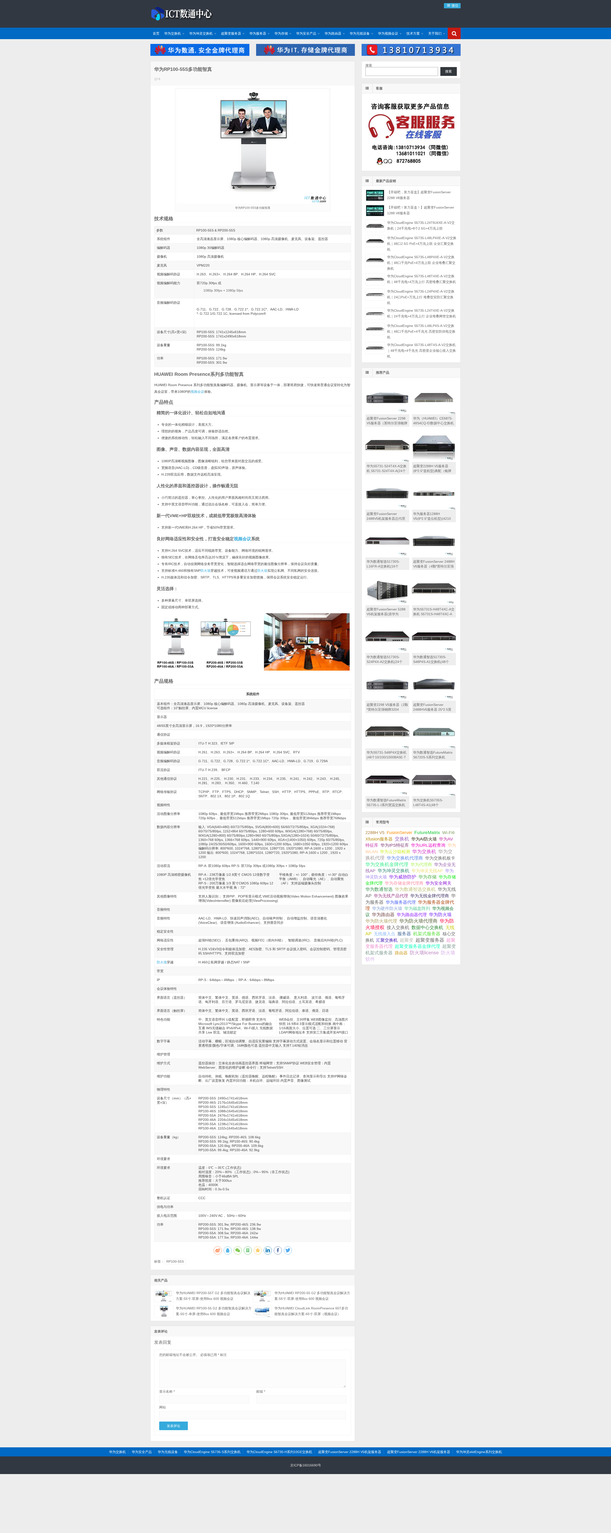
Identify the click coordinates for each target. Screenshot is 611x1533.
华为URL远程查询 (428, 845)
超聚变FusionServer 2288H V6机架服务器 (418, 1452)
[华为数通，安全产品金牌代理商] (199, 55)
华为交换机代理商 (405, 858)
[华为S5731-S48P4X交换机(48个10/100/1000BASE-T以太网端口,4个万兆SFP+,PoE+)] (387, 747)
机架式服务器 (426, 933)
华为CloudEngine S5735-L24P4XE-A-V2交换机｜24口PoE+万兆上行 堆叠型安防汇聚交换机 (420, 297)
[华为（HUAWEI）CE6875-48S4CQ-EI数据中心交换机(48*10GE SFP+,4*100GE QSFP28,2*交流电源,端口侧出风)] (434, 413)
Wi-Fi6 (448, 832)
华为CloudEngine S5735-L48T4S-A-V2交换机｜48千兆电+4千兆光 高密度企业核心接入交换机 (421, 350)
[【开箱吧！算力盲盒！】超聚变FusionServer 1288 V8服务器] (375, 211)
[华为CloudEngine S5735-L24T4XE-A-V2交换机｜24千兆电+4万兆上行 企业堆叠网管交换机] (375, 314)
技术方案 (413, 33)
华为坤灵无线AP (427, 870)
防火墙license (424, 952)
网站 (162, 1407)
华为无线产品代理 (391, 895)
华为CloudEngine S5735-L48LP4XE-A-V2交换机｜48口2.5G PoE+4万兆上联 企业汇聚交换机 (421, 243)
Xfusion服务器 (379, 839)
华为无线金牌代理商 (429, 895)
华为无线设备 (360, 33)
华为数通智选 (379, 889)
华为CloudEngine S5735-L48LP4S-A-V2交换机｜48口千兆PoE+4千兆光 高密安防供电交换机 (421, 331)
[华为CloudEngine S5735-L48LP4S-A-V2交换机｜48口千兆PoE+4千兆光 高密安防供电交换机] (375, 329)
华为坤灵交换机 (201, 33)
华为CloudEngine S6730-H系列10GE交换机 (279, 1452)
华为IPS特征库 (394, 845)
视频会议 (197, 392)
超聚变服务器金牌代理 (417, 946)
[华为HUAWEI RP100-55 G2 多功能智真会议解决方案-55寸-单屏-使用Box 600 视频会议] (164, 1311)
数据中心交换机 (427, 927)
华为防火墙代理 (381, 921)
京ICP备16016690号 (305, 1465)
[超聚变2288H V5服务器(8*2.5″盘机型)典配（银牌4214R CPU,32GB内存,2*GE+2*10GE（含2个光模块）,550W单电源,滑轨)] (434, 461)
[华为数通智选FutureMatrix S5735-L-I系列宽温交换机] (387, 795)
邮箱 (260, 1391)
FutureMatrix (427, 832)
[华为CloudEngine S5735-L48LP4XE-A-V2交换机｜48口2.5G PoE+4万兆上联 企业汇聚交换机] (375, 241)
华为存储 (281, 33)
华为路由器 (333, 33)
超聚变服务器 (231, 33)
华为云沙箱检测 (395, 851)
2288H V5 (375, 832)
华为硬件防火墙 (387, 908)
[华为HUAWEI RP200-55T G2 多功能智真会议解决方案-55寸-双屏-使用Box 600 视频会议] (164, 1296)
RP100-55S (175, 1261)
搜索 (368, 65)
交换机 (402, 838)
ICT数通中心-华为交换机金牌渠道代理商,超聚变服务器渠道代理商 (181, 13)
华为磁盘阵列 (417, 908)
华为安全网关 (438, 883)
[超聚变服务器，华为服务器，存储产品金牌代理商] (305, 55)
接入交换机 (398, 927)
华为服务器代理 (401, 902)
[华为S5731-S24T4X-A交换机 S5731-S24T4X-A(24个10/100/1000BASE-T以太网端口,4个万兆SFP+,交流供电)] (387, 461)
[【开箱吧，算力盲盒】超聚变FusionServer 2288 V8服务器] (375, 195)
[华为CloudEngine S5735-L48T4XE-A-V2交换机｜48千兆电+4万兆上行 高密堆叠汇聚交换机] (375, 279)
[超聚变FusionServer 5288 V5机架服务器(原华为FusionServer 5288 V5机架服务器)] (387, 604)
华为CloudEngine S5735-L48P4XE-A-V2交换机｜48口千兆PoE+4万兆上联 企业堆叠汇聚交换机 (421, 262)
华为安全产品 (306, 33)
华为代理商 (421, 864)
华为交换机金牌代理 (386, 864)
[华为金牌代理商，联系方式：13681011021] (411, 55)
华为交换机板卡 (440, 858)
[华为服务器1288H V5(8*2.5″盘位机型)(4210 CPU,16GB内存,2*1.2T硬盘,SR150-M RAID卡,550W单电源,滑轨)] (434, 508)
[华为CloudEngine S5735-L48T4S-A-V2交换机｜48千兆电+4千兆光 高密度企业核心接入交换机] (375, 348)
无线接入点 (384, 933)
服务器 (404, 933)
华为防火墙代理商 (418, 921)
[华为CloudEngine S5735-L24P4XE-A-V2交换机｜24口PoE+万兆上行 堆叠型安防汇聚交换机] (375, 295)
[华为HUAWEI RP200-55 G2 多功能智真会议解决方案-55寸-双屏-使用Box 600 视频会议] (262, 1296)
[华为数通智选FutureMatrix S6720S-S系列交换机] (434, 747)
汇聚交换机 (387, 940)
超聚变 (406, 940)
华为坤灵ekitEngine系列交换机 (479, 1452)
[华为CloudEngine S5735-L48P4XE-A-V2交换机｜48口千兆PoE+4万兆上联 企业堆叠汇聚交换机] (375, 260)
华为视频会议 (388, 33)
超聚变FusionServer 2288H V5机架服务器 (349, 1452)
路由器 (401, 952)
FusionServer (399, 832)
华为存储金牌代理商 (404, 883)
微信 (454, 5)
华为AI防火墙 (424, 839)
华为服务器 (257, 33)
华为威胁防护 (402, 876)
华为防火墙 (440, 914)
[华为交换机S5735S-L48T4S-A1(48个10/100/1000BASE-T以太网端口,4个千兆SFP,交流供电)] (434, 795)
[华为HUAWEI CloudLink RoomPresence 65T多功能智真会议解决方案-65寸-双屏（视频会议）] (262, 1311)
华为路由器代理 (412, 914)
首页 (156, 33)
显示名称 (167, 1391)
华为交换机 (172, 33)
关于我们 (435, 33)
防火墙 (205, 570)
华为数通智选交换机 (415, 889)
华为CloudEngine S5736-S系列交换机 (212, 1452)
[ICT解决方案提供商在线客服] (411, 167)
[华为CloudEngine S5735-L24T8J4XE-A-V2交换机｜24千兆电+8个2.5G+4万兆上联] (375, 226)
